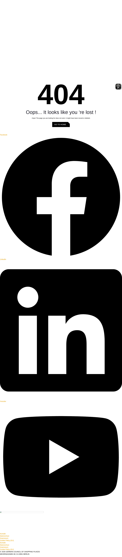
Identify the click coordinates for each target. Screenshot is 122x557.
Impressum (4, 538)
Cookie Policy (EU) (7, 540)
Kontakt (3, 534)
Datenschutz (4, 536)
